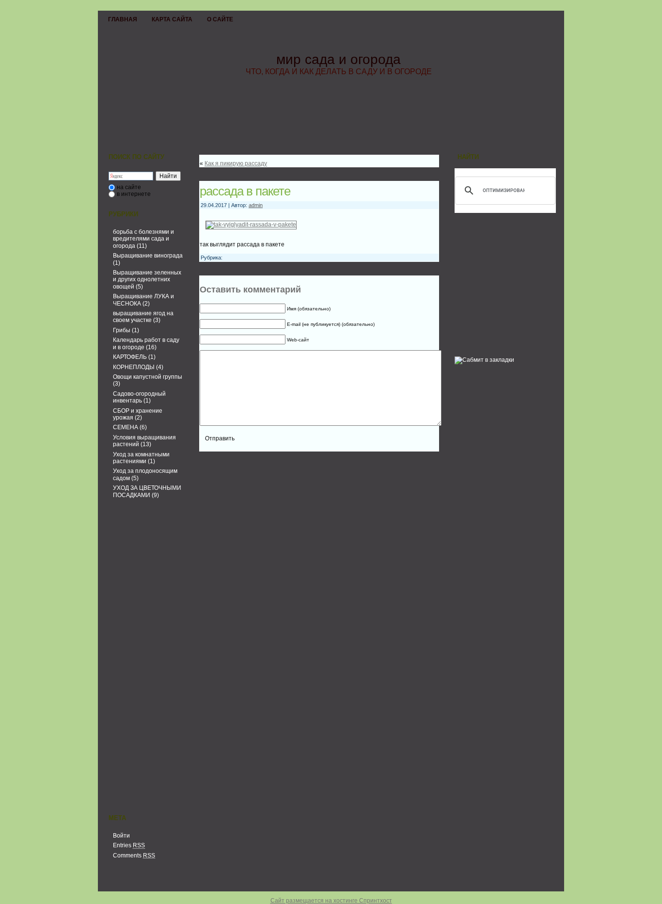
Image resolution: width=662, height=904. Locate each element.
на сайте (129, 187)
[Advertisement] (144, 658)
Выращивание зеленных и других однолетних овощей (147, 279)
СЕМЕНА (125, 427)
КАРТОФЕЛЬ (130, 357)
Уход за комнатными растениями (141, 458)
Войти (121, 835)
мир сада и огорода (338, 59)
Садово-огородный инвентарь (139, 397)
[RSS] (108, 883)
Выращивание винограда (148, 255)
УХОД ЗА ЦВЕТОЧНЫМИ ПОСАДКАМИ (147, 491)
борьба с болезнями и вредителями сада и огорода (143, 238)
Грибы (121, 330)
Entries (129, 845)
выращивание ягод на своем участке (143, 316)
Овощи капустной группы (147, 376)
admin (256, 205)
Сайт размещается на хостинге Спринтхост (331, 900)
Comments (134, 855)
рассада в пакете (245, 191)
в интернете (134, 194)
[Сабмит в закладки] (484, 359)
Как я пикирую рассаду (236, 163)
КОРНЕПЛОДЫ (134, 367)
